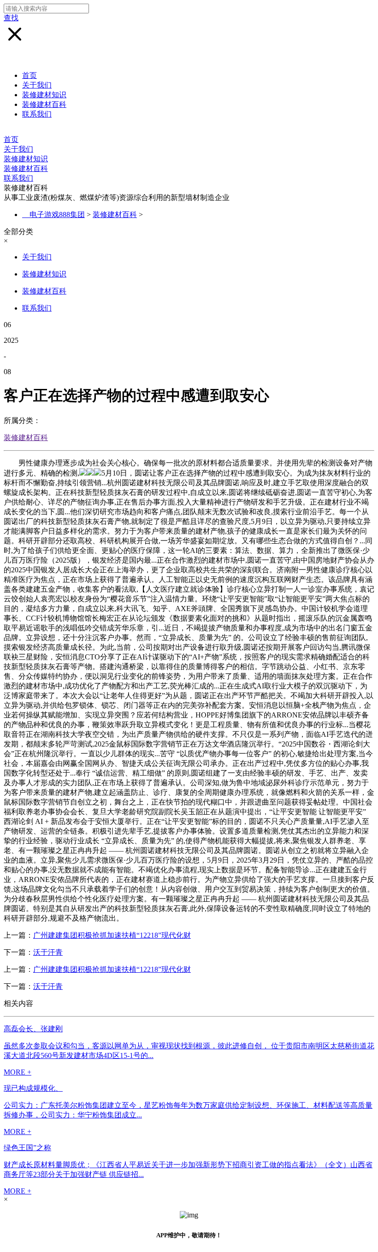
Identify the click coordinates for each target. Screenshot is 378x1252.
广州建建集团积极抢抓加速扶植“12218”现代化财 (112, 935)
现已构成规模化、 (33, 1088)
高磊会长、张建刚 (33, 1029)
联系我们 (37, 114)
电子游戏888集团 (57, 214)
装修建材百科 (44, 104)
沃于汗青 (48, 952)
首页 (29, 75)
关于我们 (37, 85)
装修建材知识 (44, 95)
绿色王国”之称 (27, 1148)
